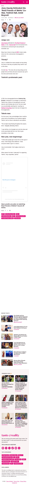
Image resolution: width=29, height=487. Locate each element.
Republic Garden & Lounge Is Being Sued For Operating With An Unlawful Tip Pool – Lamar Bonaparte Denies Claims (21, 386)
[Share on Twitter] (8, 20)
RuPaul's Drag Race (21, 216)
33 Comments (4, 388)
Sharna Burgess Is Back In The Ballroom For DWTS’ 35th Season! (20, 353)
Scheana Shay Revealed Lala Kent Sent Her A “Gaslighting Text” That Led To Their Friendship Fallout (21, 423)
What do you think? (19, 17)
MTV (3, 214)
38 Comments (4, 424)
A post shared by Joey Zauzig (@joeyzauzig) (14, 199)
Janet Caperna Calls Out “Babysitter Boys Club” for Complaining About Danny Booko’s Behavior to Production (21, 405)
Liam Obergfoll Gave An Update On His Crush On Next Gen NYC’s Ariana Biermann (19, 344)
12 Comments (18, 427)
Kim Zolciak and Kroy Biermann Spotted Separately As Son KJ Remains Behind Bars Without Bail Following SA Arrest (21, 318)
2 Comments (16, 348)
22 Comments (18, 409)
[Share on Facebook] (5, 20)
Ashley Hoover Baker (10, 214)
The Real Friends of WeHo (7, 218)
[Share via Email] (10, 20)
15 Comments (18, 391)
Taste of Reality (9, 481)
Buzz (2, 5)
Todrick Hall (17, 218)
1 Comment (16, 355)
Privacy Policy (23, 481)
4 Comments (16, 329)
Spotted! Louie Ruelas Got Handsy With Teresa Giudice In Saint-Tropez (20, 336)
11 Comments (16, 338)
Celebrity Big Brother (6, 216)
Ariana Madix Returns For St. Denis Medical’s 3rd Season (20, 327)
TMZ (6, 70)
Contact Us (14, 482)
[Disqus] (14, 240)
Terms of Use (16, 481)
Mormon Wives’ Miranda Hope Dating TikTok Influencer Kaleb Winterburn (20, 362)
